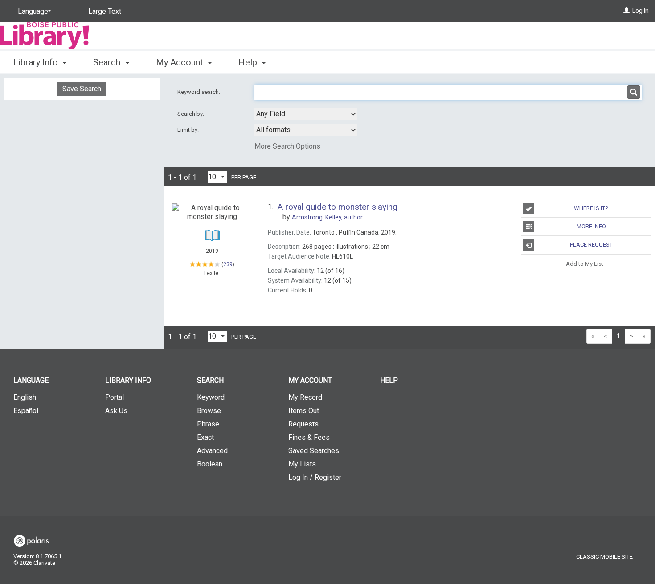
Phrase (208, 424)
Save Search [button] (81, 89)
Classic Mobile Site (604, 556)
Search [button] (108, 62)
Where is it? (591, 208)
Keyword (211, 397)
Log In (640, 10)
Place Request (591, 244)
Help (389, 380)
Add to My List (584, 263)
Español (25, 410)
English (24, 397)
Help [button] (248, 62)
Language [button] (31, 380)
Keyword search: (199, 92)
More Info (591, 226)
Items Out (303, 410)
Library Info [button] (36, 62)
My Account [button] (180, 62)
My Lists (302, 464)
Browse (209, 410)
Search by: (191, 113)
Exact (205, 437)
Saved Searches (313, 450)
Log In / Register (314, 477)
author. (328, 217)
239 (228, 264)
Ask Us (116, 410)
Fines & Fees (309, 437)
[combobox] (305, 114)
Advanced (212, 450)
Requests (303, 424)
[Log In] (626, 10)
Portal (114, 397)
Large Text (104, 11)
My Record (305, 397)
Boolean (209, 464)
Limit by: (188, 129)
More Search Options (287, 146)
